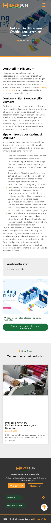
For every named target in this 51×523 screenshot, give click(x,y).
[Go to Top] (44, 507)
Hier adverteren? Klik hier (17, 269)
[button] (44, 5)
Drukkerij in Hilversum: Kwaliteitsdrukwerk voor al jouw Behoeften (20, 425)
